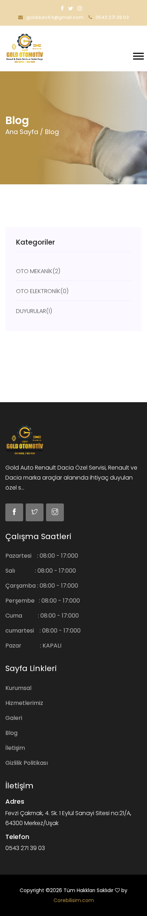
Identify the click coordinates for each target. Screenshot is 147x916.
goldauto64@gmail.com (54, 17)
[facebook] (62, 8)
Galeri (13, 718)
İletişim (15, 748)
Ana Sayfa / (24, 131)
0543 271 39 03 (112, 17)
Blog (11, 733)
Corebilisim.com (74, 900)
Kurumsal (18, 688)
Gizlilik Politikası (26, 763)
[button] (138, 55)
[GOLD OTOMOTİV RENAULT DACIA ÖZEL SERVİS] (24, 48)
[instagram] (79, 8)
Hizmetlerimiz (24, 703)
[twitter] (70, 8)
